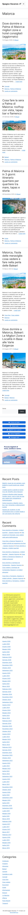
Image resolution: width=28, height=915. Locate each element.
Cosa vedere (15, 315)
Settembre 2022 (7, 760)
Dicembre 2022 (7, 752)
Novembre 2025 (7, 665)
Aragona (5, 863)
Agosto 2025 (6, 673)
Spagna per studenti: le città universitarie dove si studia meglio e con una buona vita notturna (13, 511)
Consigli (6, 86)
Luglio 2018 (5, 811)
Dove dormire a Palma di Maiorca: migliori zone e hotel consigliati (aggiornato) (13, 30)
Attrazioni (5, 866)
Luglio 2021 (5, 782)
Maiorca (6, 89)
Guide (6, 238)
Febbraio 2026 (7, 657)
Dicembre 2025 (7, 662)
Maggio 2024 (6, 713)
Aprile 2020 (6, 795)
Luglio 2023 (6, 737)
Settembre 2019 (7, 797)
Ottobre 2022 (6, 758)
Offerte (4, 898)
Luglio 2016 (6, 840)
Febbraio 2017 (6, 835)
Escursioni (5, 885)
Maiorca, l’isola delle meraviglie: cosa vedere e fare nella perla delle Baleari (12, 259)
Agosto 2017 (6, 824)
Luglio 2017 (5, 827)
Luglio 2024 (6, 707)
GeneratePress (14, 912)
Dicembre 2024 (7, 694)
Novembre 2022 (7, 755)
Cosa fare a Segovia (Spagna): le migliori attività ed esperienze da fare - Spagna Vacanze (14, 543)
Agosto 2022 (6, 763)
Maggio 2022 (6, 768)
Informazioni (6, 890)
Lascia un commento (10, 91)
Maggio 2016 (6, 842)
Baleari (6, 157)
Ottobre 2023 (6, 731)
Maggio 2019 (6, 800)
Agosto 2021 (6, 779)
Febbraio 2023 (7, 747)
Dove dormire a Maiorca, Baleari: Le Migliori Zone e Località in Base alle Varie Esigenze (13, 337)
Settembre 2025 (7, 670)
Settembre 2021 (7, 776)
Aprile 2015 (5, 845)
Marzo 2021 (6, 784)
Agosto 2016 (6, 837)
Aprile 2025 (5, 684)
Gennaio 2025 (6, 691)
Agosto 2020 (6, 792)
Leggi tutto (18, 81)
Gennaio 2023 (6, 750)
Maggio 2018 (6, 813)
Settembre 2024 (7, 702)
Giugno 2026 (6, 646)
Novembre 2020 (7, 787)
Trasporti (5, 903)
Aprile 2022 (5, 771)
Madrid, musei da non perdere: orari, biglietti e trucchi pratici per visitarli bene (13, 485)
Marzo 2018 (6, 819)
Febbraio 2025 (6, 689)
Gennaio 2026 (6, 660)
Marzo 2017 (6, 832)
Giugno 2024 (6, 710)
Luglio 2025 (6, 676)
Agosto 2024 (6, 705)
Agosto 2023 (6, 734)
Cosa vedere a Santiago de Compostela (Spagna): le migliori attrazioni (12, 570)
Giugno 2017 (6, 829)
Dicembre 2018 (7, 805)
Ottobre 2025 (6, 668)
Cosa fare (7, 315)
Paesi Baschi (6, 901)
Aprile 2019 (5, 803)
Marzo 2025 (6, 686)
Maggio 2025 (6, 681)
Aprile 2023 (6, 742)
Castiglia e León (7, 874)
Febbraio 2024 (7, 721)
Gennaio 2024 (6, 723)
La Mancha (5, 895)
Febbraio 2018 (6, 821)
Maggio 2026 (6, 649)
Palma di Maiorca (15, 89)
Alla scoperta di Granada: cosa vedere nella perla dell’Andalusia (13, 535)
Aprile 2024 (6, 715)
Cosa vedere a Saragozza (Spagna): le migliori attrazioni (13, 557)
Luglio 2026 (6, 644)
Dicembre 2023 (7, 726)
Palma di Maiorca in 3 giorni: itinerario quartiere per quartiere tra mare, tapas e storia (13, 180)
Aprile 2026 (6, 652)
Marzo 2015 (6, 848)
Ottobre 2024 (6, 699)
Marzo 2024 (6, 718)
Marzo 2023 (6, 744)
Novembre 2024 (7, 697)
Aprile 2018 (5, 816)
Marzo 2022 (6, 774)
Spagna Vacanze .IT (11, 4)
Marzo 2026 (6, 654)
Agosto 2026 (6, 641)
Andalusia (5, 861)
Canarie (4, 871)
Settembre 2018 (7, 808)
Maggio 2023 (6, 739)
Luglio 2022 (6, 766)
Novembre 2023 (7, 729)
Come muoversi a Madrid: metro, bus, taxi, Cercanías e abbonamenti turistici (13, 505)
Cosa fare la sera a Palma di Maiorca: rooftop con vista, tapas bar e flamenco (13, 107)
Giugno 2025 (6, 678)
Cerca (4, 408)
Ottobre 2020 (6, 789)
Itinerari (4, 893)
